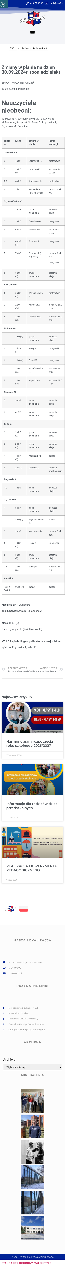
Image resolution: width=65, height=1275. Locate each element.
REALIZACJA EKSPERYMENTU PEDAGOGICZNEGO (31, 868)
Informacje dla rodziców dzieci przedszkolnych (32, 806)
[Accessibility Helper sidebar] (4, 4)
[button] (32, 32)
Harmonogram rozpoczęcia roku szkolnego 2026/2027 (29, 743)
